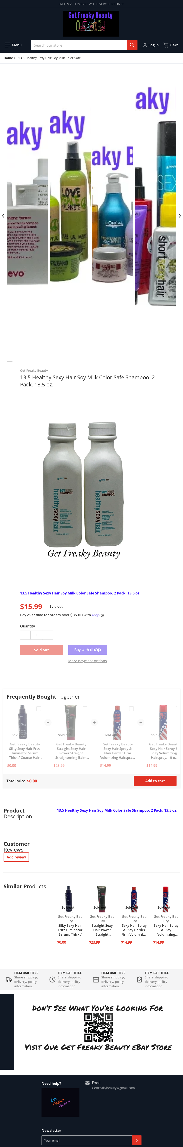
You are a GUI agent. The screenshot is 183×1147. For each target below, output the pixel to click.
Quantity (27, 626)
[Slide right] (179, 215)
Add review (16, 857)
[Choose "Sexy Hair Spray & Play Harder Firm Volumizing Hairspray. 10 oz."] (131, 708)
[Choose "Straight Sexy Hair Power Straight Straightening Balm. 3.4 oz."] (85, 708)
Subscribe (136, 1140)
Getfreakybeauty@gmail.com (113, 1088)
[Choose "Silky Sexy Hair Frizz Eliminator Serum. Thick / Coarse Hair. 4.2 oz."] (38, 708)
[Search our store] (132, 45)
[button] (13, 45)
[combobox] (82, 45)
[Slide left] (3, 215)
